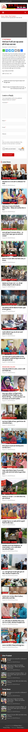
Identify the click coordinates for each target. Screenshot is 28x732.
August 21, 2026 (6, 286)
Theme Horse (20, 727)
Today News (6, 689)
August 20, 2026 (6, 551)
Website (4, 134)
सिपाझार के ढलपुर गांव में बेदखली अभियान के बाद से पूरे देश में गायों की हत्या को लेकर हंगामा (13, 87)
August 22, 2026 (6, 185)
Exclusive (13, 178)
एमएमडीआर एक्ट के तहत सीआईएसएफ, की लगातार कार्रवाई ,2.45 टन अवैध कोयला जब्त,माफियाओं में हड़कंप (12, 547)
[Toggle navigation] (3, 12)
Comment (5, 102)
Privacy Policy (6, 727)
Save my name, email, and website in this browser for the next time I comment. (12, 142)
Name (4, 120)
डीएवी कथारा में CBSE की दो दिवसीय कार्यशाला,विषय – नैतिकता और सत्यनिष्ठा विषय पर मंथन (14, 208)
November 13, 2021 (6, 47)
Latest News (6, 162)
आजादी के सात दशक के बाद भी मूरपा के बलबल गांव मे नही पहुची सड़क (14, 81)
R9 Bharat (14, 47)
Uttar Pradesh (6, 39)
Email (4, 127)
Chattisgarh (14, 389)
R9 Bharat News (14, 551)
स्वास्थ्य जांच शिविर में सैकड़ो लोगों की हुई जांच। (13, 645)
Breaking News (6, 178)
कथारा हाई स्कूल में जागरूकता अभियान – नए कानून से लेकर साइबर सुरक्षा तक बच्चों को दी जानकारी (12, 234)
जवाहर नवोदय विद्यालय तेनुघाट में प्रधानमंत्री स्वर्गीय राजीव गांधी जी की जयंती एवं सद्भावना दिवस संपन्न (13, 472)
